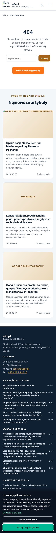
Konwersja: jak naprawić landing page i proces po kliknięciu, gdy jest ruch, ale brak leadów (28, 219)
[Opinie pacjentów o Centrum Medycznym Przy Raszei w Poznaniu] (28, 124)
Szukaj (44, 58)
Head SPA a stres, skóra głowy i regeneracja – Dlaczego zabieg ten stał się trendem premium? (25, 395)
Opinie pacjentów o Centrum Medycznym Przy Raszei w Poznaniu (23, 146)
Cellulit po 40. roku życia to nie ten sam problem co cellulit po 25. (22, 421)
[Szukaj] (42, 5)
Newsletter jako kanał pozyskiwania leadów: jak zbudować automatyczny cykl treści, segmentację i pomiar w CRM (24, 436)
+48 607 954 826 (17, 372)
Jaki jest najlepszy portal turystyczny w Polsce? (22, 462)
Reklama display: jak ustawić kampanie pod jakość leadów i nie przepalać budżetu (24, 445)
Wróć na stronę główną (28, 70)
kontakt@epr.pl (20, 368)
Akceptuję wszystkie (28, 527)
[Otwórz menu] (50, 5)
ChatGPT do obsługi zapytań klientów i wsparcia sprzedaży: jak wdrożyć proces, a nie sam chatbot (24, 471)
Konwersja (28, 196)
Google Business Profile (28, 266)
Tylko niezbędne (28, 519)
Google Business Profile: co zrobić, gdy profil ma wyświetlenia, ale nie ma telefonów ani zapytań (27, 288)
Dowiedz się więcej (12, 512)
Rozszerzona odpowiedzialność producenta (18, 387)
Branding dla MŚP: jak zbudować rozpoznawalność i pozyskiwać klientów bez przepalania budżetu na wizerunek (25, 454)
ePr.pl (5, 15)
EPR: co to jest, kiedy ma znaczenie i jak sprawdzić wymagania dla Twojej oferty (22, 413)
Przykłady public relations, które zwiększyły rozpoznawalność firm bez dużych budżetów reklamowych (25, 405)
